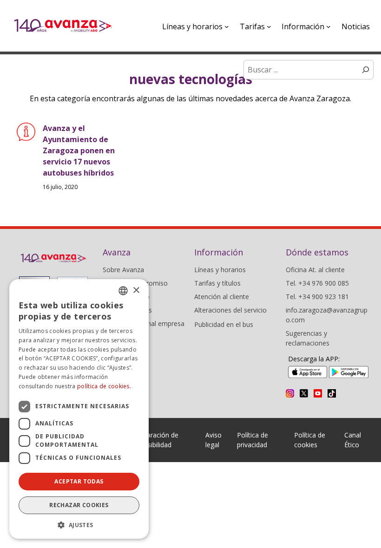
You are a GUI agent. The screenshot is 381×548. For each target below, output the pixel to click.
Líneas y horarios (220, 269)
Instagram (290, 393)
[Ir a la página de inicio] (62, 26)
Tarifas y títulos (217, 283)
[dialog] (79, 409)
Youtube (318, 393)
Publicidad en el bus (223, 324)
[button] (79, 524)
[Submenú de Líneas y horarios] (226, 26)
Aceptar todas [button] (78, 481)
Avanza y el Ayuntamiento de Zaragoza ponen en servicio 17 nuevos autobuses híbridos (79, 150)
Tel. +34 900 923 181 (317, 296)
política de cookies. (104, 386)
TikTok (332, 393)
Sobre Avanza (123, 269)
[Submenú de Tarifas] (269, 26)
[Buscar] (365, 69)
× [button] (135, 290)
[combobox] (123, 290)
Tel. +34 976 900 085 (317, 283)
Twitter (304, 393)
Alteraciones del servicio (230, 310)
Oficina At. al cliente (315, 269)
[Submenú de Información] (328, 26)
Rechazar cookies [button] (78, 505)
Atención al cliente (221, 296)
